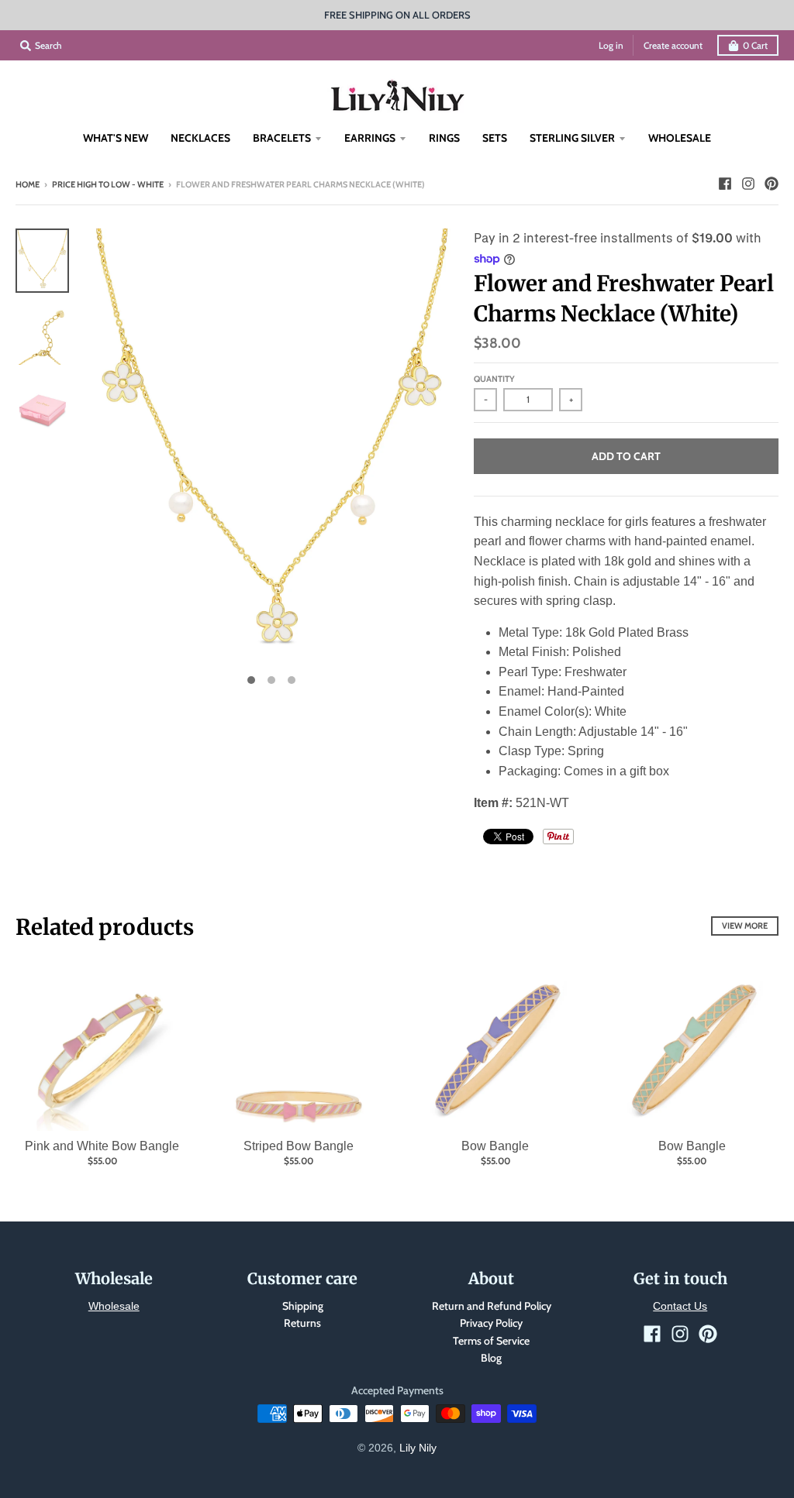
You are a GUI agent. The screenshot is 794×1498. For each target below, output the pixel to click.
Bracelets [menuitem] (282, 138)
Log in (611, 45)
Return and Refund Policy (491, 1306)
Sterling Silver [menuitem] (572, 138)
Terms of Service (491, 1341)
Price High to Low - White (108, 184)
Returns (302, 1323)
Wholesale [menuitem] (679, 138)
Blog (491, 1358)
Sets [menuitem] (494, 138)
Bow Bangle (495, 1146)
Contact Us (680, 1306)
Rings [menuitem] (444, 138)
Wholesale (114, 1306)
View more (745, 925)
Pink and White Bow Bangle (102, 1146)
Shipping (302, 1306)
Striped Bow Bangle (298, 1146)
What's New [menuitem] (115, 138)
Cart (755, 45)
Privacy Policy (491, 1323)
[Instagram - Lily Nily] (748, 184)
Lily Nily (418, 1447)
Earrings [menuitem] (369, 138)
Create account (673, 45)
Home (28, 184)
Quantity (494, 378)
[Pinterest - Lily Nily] (771, 184)
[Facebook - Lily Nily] (725, 184)
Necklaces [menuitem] (200, 138)
